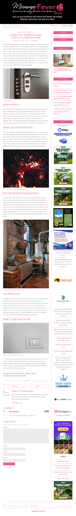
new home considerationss (10, 375)
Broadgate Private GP (63, 415)
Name (5, 446)
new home (33, 373)
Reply (46, 411)
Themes (10, 25)
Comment (6, 427)
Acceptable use (12, 505)
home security (7, 373)
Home (4, 25)
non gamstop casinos (63, 461)
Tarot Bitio (56, 109)
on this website (27, 209)
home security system (18, 373)
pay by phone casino (63, 338)
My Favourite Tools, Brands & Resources (15, 27)
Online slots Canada (61, 358)
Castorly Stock (13, 355)
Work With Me (19, 25)
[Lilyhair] (63, 449)
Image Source (7, 101)
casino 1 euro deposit (63, 479)
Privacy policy (23, 505)
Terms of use (34, 505)
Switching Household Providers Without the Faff (62, 70)
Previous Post (14, 386)
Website (5, 458)
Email (5, 452)
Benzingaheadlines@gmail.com (63, 259)
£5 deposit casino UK (66, 323)
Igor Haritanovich (14, 189)
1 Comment (34, 40)
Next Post (37, 386)
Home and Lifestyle (26, 32)
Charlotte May (13, 290)
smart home (22, 375)
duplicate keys (21, 305)
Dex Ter (55, 96)
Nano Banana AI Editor (60, 90)
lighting (27, 373)
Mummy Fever (38, 511)
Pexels (25, 189)
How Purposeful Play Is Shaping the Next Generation (62, 111)
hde (54, 84)
